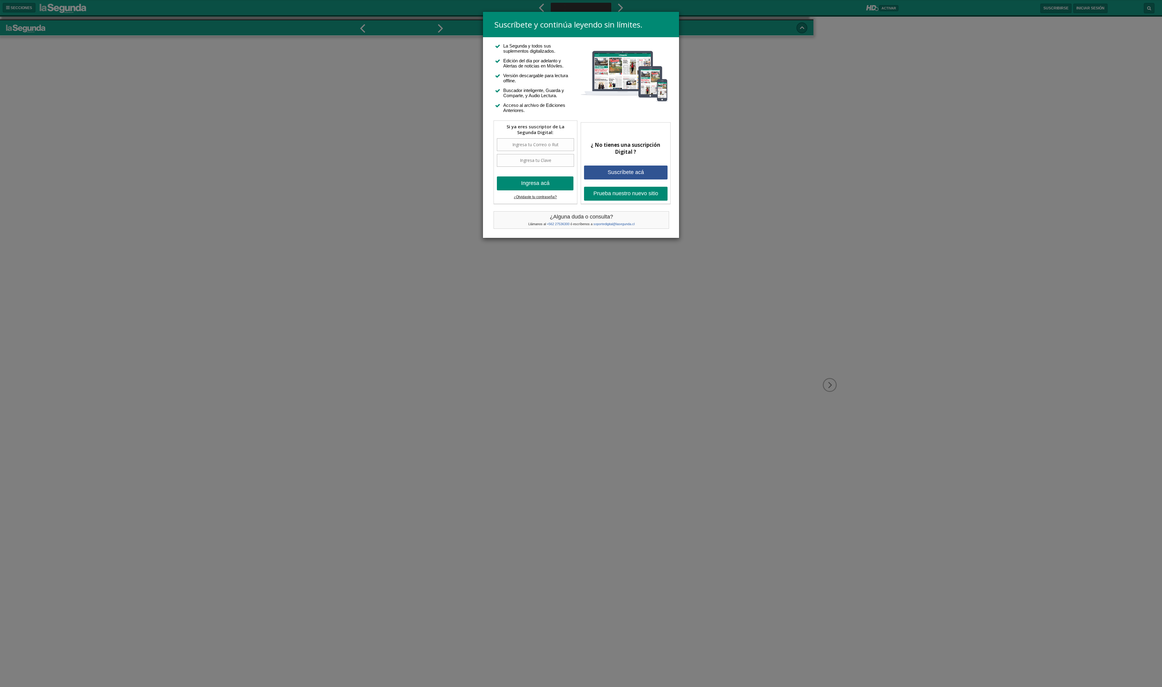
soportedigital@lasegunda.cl (614, 224)
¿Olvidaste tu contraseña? (535, 197)
